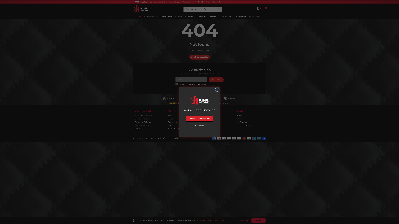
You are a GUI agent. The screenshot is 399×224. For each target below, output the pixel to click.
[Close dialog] (217, 89)
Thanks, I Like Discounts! (199, 119)
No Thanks (199, 126)
